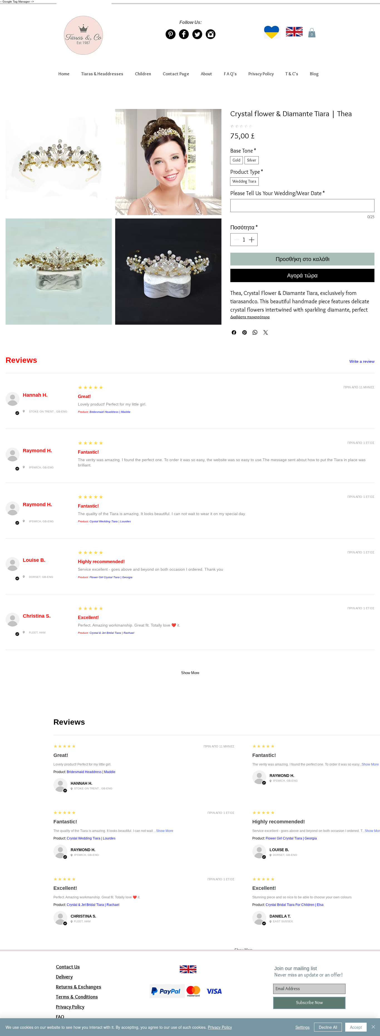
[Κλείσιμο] (373, 1027)
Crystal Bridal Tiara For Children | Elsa (295, 905)
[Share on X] (265, 332)
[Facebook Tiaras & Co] (184, 34)
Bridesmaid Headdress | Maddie (110, 411)
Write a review (361, 361)
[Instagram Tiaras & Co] (211, 34)
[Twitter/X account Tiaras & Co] (197, 34)
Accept (356, 1027)
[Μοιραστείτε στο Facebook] (234, 332)
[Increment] (252, 239)
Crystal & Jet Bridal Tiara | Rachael (112, 632)
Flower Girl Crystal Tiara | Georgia (111, 577)
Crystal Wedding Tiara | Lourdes (110, 521)
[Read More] (185, 962)
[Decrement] (236, 239)
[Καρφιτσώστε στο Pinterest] (244, 332)
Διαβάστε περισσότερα (250, 316)
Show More (190, 673)
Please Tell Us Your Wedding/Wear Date (277, 193)
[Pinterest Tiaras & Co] (171, 34)
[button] (102, 74)
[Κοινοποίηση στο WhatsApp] (255, 332)
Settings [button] (302, 1027)
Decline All (328, 1027)
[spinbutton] (244, 239)
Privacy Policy (220, 1027)
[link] (312, 32)
